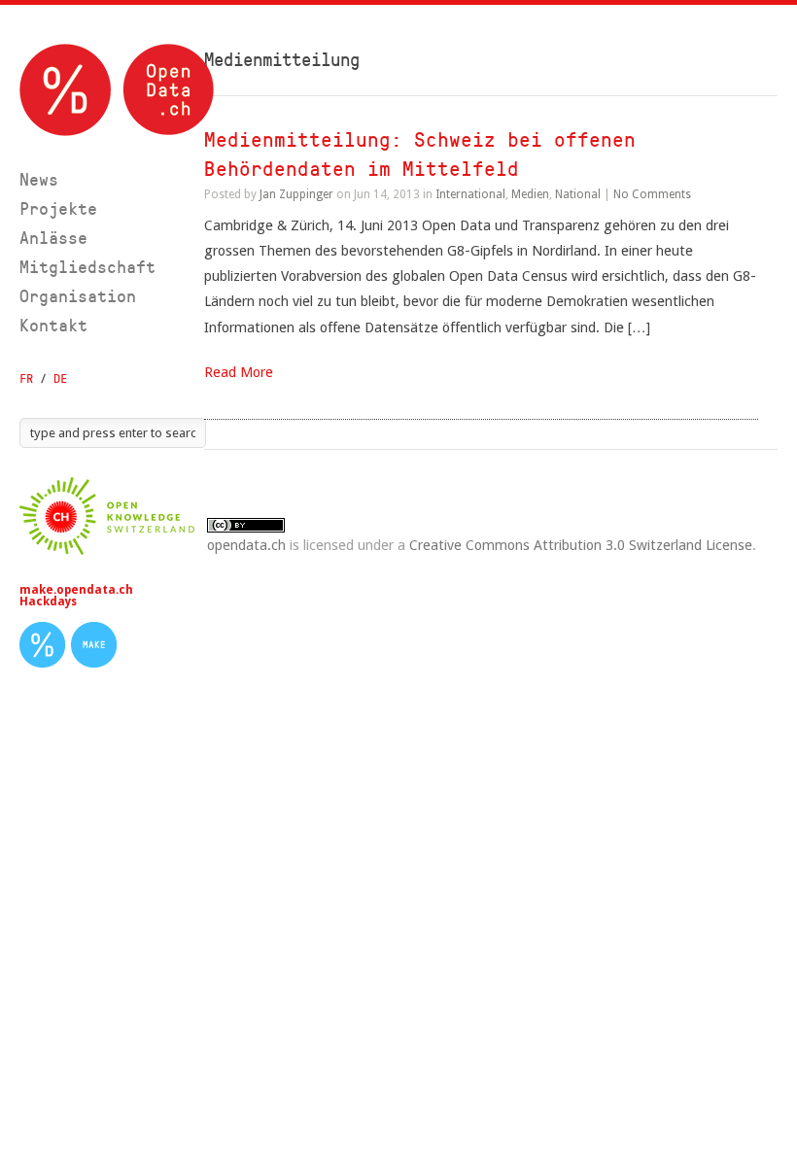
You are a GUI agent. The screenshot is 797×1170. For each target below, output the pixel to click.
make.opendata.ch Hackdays (76, 595)
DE (60, 378)
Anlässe (53, 237)
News (38, 179)
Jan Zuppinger (296, 194)
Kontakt (53, 325)
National (578, 194)
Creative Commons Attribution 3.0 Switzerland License (580, 544)
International (470, 194)
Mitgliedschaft (87, 267)
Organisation (77, 296)
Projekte (58, 208)
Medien (530, 194)
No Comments (652, 194)
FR (26, 378)
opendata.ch (246, 544)
